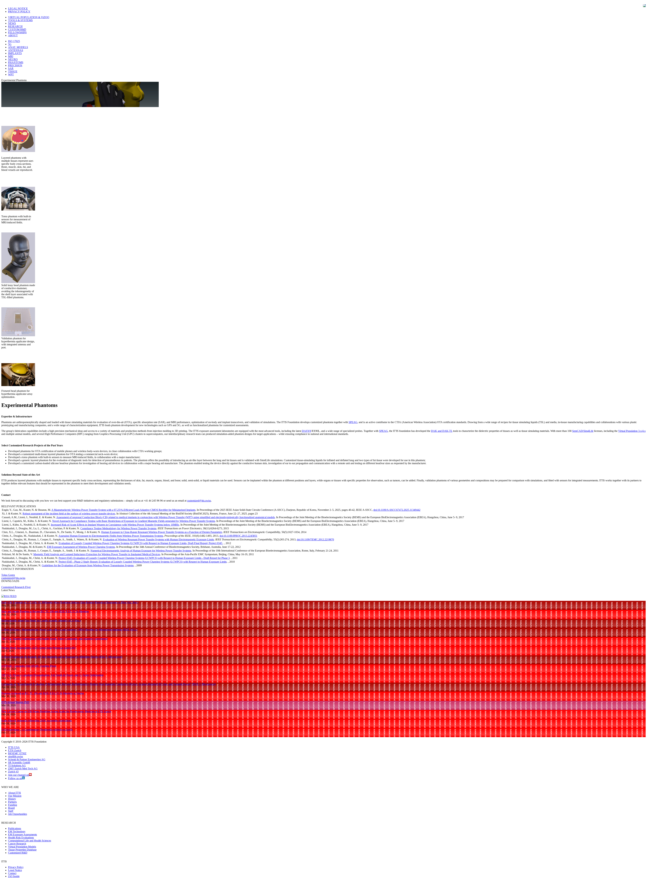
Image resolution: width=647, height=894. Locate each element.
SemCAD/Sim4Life (582, 430)
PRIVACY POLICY (19, 11)
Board (11, 807)
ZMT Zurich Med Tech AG (23, 768)
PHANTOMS (15, 62)
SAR (10, 68)
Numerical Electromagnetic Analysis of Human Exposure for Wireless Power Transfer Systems (140, 550)
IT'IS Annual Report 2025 (15, 702)
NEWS (12, 23)
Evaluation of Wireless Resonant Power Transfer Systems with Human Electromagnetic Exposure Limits (158, 539)
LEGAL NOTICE (18, 8)
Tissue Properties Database (22, 849)
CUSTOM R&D (17, 29)
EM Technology (16, 831)
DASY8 (306, 430)
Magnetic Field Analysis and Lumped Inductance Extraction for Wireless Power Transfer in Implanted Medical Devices (96, 554)
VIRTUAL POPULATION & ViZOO (28, 17)
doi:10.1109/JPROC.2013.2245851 (238, 535)
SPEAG (353, 422)
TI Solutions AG (17, 765)
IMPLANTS (15, 53)
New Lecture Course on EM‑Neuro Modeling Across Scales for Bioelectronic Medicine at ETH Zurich (56, 711)
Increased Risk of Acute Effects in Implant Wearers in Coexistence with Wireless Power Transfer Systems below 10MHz (115, 524)
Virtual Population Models (22, 846)
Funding (12, 804)
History (12, 798)
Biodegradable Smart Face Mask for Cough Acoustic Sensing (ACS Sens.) (41, 620)
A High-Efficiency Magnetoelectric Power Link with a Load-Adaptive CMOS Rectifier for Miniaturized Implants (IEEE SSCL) (69, 629)
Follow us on (15, 778)
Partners (12, 801)
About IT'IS (14, 792)
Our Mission (14, 795)
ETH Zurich (14, 750)
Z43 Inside (14, 876)
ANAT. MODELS (18, 47)
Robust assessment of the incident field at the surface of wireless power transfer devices (69, 513)
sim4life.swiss (15, 756)
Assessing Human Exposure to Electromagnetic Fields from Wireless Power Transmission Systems (110, 535)
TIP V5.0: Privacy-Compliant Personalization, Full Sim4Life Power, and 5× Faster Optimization (52, 675)
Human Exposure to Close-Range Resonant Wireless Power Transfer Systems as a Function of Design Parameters (161, 532)
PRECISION (15, 65)
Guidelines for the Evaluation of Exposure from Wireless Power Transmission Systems (88, 565)
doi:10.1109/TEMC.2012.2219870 (315, 539)
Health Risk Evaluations (21, 837)
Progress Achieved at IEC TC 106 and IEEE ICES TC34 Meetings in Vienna (42, 693)
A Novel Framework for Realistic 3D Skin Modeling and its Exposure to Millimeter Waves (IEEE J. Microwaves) (61, 656)
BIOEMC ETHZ (17, 753)
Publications (14, 828)
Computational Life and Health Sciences (29, 840)
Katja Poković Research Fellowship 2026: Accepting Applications (36, 720)
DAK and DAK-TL (441, 430)
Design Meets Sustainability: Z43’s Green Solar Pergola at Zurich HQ (38, 647)
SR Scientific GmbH (19, 762)
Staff (10, 811)
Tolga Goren (8, 575)
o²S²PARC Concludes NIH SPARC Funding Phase (28, 665)
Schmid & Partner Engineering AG (26, 759)
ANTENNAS (15, 50)
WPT (11, 74)
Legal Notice (15, 870)
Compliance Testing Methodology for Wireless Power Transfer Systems (118, 528)
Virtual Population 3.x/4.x (632, 430)
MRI (10, 56)
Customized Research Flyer (16, 587)
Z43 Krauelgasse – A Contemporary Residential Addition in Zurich (37, 729)
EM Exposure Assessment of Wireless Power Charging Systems (81, 546)
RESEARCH (15, 26)
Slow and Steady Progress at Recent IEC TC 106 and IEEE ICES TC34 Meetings (45, 611)
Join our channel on (18, 774)
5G (9, 44)
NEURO (13, 59)
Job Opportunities (17, 814)
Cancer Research (17, 843)
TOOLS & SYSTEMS (20, 20)
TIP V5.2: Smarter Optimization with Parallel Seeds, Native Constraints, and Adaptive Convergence (54, 638)
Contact (12, 873)
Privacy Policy (16, 867)
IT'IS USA (14, 747)
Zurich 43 (13, 771)
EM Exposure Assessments (22, 834)
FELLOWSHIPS (17, 32)
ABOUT (13, 35)
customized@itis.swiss (199, 500)
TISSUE (12, 71)
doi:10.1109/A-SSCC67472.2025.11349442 (396, 509)
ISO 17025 (14, 41)
